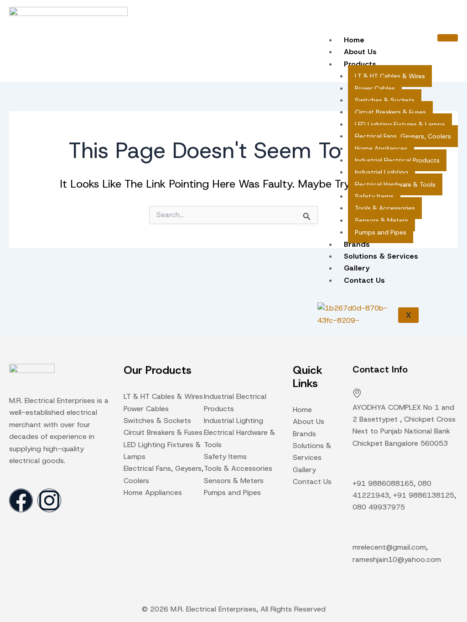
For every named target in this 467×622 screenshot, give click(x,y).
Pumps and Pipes (380, 232)
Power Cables (375, 88)
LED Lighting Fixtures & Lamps (400, 124)
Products (360, 64)
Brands (357, 244)
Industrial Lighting (381, 172)
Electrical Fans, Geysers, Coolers (403, 136)
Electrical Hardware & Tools (395, 184)
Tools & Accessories (385, 208)
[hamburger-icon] (447, 37)
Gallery (356, 268)
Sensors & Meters (381, 220)
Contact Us (364, 280)
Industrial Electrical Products (397, 160)
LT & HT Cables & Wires (390, 76)
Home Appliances (381, 148)
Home (354, 40)
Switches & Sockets (385, 100)
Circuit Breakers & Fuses (390, 112)
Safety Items (374, 196)
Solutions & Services (381, 256)
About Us (360, 51)
